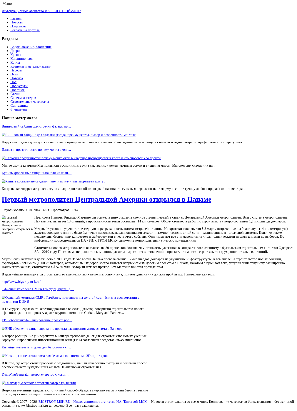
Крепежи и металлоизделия (30, 66)
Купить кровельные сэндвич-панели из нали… (37, 173)
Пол (13, 82)
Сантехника (19, 105)
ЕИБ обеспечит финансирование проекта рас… (37, 320)
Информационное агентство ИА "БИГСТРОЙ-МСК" (41, 11)
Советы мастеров (23, 97)
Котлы (15, 62)
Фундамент (18, 109)
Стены (15, 94)
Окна (14, 74)
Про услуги (19, 86)
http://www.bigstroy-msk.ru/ (21, 281)
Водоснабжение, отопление (31, 47)
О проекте (18, 26)
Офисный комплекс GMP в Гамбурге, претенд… (38, 289)
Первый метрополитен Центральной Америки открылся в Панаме (106, 199)
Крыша (15, 54)
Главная (16, 18)
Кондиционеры (21, 58)
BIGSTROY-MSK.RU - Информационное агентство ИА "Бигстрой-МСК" (93, 401)
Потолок (16, 78)
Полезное (17, 90)
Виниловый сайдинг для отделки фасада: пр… (36, 126)
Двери (15, 51)
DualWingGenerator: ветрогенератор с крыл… (35, 374)
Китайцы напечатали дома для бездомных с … (36, 347)
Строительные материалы (29, 101)
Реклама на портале (25, 30)
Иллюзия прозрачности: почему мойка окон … (36, 149)
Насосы (16, 70)
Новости (16, 22)
